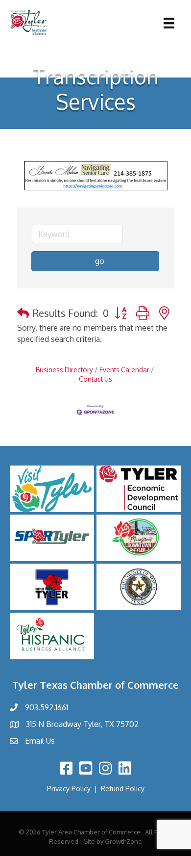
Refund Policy (122, 788)
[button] (23, 313)
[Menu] (169, 23)
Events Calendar (124, 369)
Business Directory (64, 369)
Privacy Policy (69, 788)
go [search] (99, 261)
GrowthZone (123, 841)
